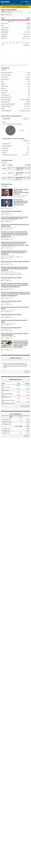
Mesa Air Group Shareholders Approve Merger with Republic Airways (15, 225)
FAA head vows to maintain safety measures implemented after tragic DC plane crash (21, 192)
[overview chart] (15, 55)
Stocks (2, 4)
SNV (3, 274)
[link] (29, 12)
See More (4, 69)
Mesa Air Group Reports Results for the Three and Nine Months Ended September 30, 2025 (14, 217)
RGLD (13, 274)
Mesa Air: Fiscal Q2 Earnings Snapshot (11, 301)
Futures (7, 4)
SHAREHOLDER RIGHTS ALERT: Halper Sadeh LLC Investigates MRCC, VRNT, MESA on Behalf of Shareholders (14, 252)
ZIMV (15, 273)
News (16, 4)
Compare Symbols (25, 406)
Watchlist (12, 4)
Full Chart (26, 45)
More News (4, 186)
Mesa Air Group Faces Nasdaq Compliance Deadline (15, 261)
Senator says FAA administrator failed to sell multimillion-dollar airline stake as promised (20, 202)
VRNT (3, 258)
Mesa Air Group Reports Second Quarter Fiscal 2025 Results (15, 307)
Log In (22, 1)
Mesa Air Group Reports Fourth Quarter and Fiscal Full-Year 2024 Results (14, 334)
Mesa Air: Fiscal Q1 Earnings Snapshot (11, 314)
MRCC (3, 257)
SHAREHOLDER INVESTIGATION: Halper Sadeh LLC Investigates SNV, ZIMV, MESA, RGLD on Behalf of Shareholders (14, 269)
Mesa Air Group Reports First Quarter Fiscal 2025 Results (14, 321)
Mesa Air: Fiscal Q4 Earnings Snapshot (11, 211)
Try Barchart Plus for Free (21, 7)
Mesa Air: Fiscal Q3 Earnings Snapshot (11, 277)
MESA (15, 196)
